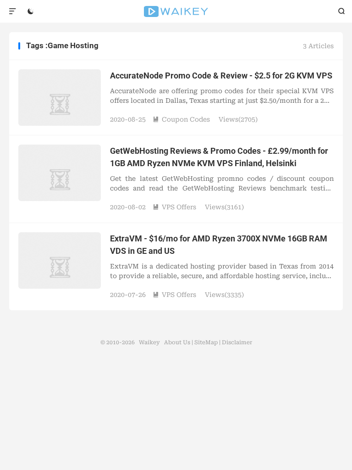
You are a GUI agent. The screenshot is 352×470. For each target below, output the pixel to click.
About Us (177, 342)
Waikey (176, 11)
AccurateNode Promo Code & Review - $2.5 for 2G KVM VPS (221, 75)
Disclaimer (237, 342)
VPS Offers (174, 207)
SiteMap (206, 342)
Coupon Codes (181, 119)
